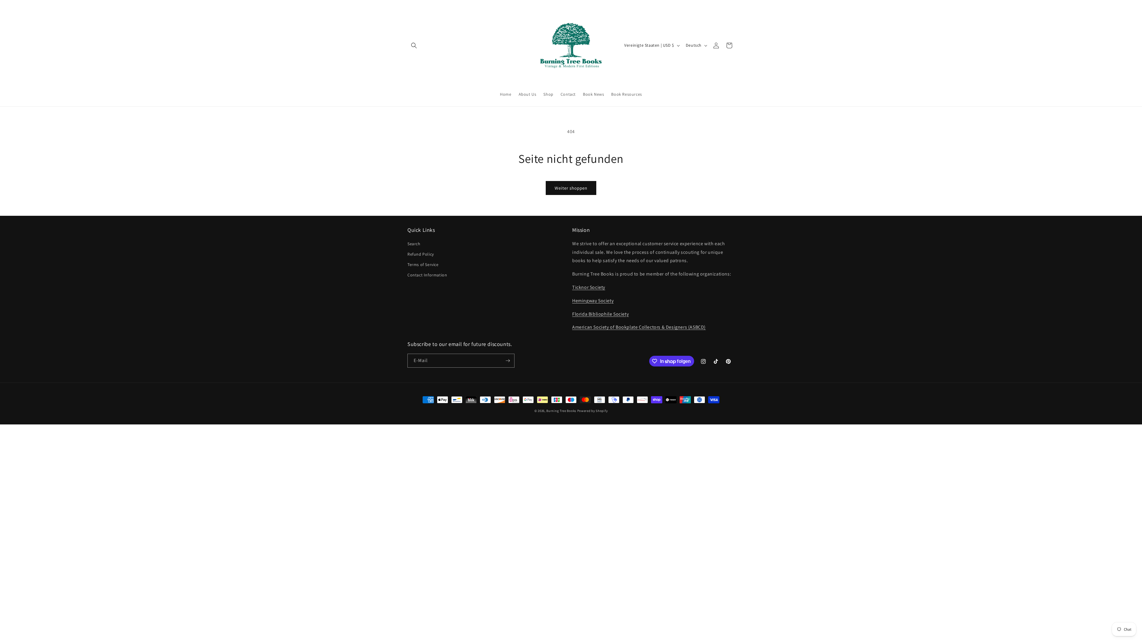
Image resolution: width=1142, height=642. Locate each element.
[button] (414, 45)
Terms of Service (423, 264)
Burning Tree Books (561, 411)
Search (414, 243)
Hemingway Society (593, 301)
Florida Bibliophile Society (600, 314)
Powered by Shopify (592, 411)
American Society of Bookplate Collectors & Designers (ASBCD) (639, 327)
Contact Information (427, 275)
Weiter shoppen (571, 188)
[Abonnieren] (507, 361)
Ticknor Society (588, 287)
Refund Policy (420, 254)
